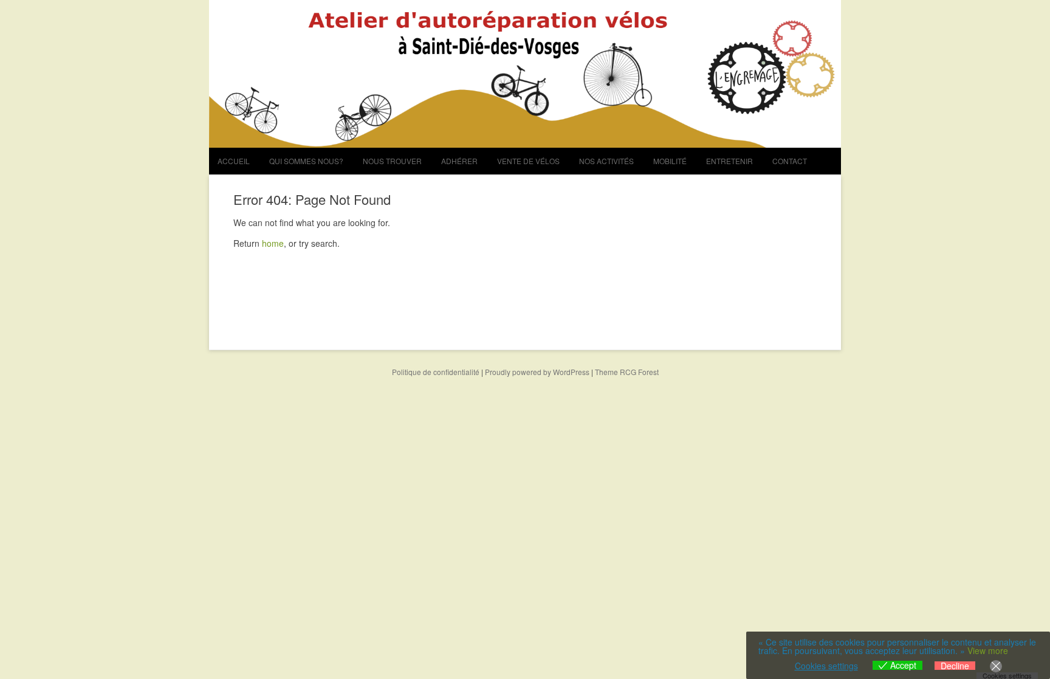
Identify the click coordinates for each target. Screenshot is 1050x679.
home (273, 243)
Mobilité (670, 161)
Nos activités (606, 161)
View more (987, 650)
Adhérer (459, 161)
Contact (789, 161)
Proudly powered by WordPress (537, 372)
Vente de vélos (528, 161)
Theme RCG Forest (627, 372)
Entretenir (729, 161)
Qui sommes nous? (306, 161)
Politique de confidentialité (435, 372)
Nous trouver (392, 161)
